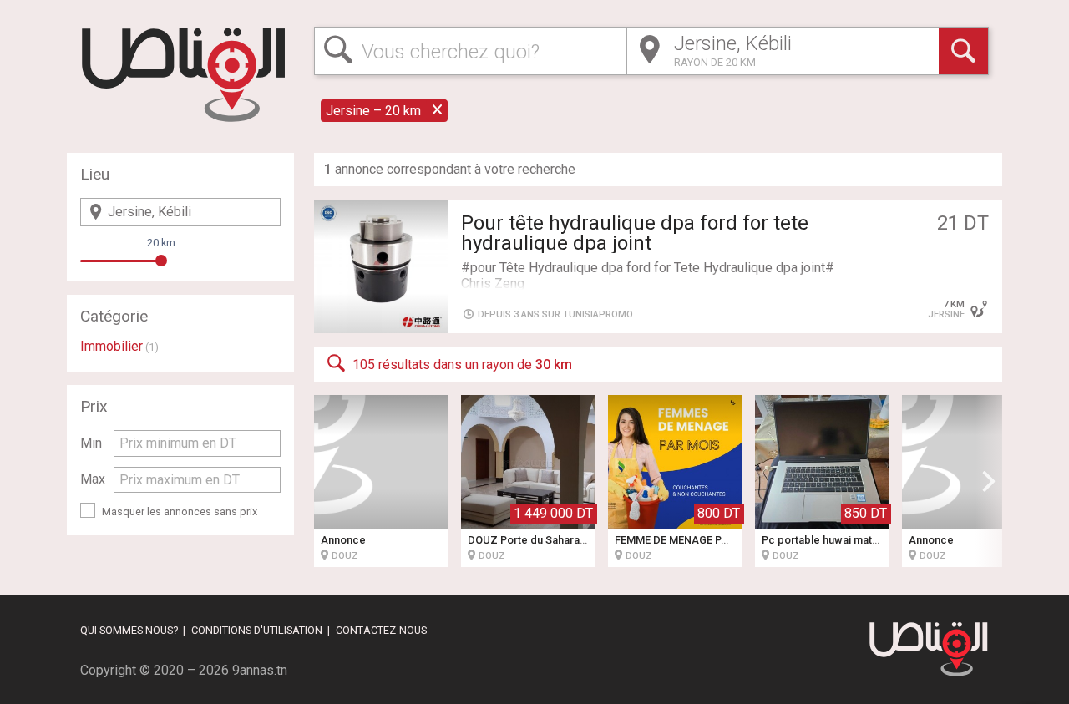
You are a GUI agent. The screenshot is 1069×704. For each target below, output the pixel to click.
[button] (988, 481)
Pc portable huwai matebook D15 (844, 540)
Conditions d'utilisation (256, 630)
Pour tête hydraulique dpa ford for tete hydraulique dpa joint (634, 233)
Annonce (343, 540)
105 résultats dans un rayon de (462, 364)
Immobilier (111, 346)
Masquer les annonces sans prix (179, 511)
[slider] (161, 260)
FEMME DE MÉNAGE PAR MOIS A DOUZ (711, 540)
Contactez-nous (381, 630)
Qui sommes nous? (129, 630)
